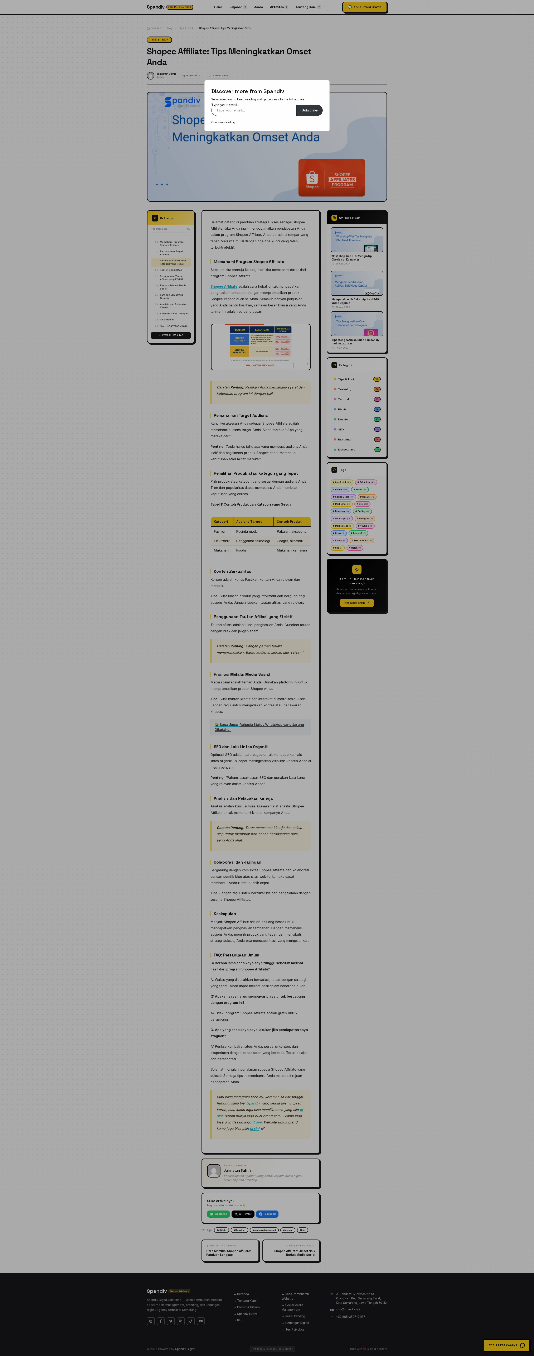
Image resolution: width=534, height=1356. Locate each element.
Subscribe (310, 110)
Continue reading (223, 122)
